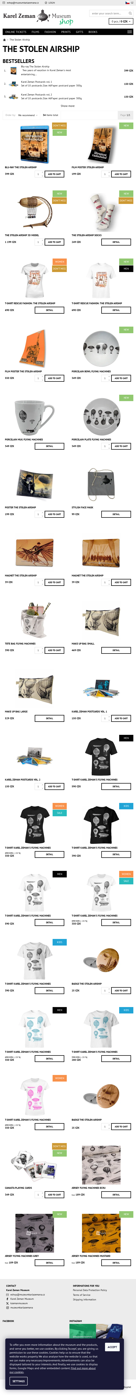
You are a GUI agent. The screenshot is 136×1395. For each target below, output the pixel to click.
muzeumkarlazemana (21, 1307)
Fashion (50, 32)
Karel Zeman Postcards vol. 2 (36, 94)
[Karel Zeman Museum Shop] (35, 17)
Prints (66, 32)
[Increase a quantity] (43, 172)
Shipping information (84, 1299)
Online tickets (15, 32)
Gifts (79, 32)
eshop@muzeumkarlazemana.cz (23, 2)
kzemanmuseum (19, 1303)
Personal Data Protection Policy (90, 1290)
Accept (112, 1347)
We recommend (26, 115)
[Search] (130, 13)
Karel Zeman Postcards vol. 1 (36, 81)
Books (93, 32)
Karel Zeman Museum (22, 1298)
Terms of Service (81, 1295)
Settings (19, 1381)
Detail (116, 242)
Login (52, 2)
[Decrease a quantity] (43, 175)
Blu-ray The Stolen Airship (35, 66)
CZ (132, 2)
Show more (68, 106)
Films (35, 32)
